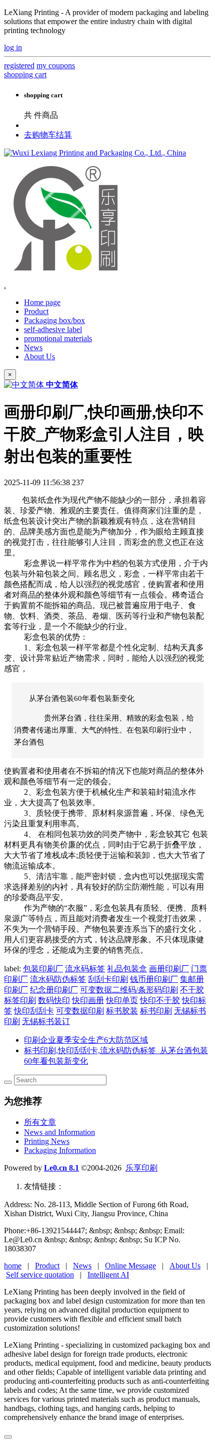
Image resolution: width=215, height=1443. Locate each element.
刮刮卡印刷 (108, 979)
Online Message (130, 1265)
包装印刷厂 (43, 968)
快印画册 (88, 1000)
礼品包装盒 (127, 968)
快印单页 (122, 1000)
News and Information (59, 1132)
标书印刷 (156, 1010)
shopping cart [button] (25, 74)
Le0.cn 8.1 (61, 1168)
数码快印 (54, 1000)
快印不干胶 (160, 1000)
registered (19, 65)
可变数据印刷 (80, 1010)
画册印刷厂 (169, 968)
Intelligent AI (108, 1274)
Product (47, 1265)
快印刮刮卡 (34, 1010)
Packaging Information (60, 1150)
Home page (42, 302)
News (82, 1265)
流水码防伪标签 (58, 979)
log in (13, 47)
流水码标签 (85, 968)
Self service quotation (40, 1274)
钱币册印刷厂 (154, 979)
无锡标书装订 (46, 1021)
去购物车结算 (48, 134)
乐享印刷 (142, 1168)
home (13, 1265)
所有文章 (40, 1122)
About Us (185, 1265)
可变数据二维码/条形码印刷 (129, 989)
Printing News (47, 1141)
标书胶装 (122, 1010)
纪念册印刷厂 (54, 989)
